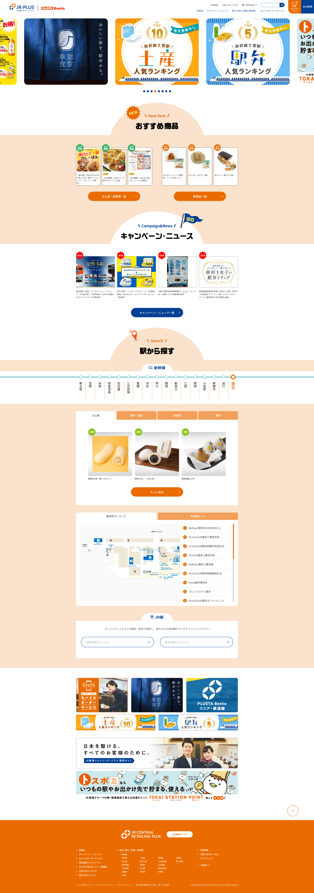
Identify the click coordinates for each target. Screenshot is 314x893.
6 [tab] (163, 91)
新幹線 (124, 854)
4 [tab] (155, 91)
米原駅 (160, 871)
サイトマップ (206, 858)
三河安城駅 (162, 861)
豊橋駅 (160, 858)
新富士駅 (143, 861)
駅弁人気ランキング (88, 875)
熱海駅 (124, 871)
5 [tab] (159, 91)
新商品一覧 (200, 196)
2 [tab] (148, 91)
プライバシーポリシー (124, 885)
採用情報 (214, 5)
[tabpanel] (157, 51)
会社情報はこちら (180, 834)
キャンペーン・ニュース (217, 10)
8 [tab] (170, 91)
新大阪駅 (179, 861)
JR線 (124, 875)
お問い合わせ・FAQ (230, 5)
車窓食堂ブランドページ (90, 862)
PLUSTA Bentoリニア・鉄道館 (93, 866)
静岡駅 (142, 865)
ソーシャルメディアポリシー (104, 885)
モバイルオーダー (272, 10)
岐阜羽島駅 (162, 868)
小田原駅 (125, 868)
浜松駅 (142, 871)
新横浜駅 (125, 865)
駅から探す (244, 10)
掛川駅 (142, 868)
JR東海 (203, 865)
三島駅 (142, 858)
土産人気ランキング (88, 870)
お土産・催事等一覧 (114, 196)
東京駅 (124, 858)
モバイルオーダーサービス (91, 858)
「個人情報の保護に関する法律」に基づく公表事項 (152, 885)
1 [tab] (144, 91)
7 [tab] (166, 91)
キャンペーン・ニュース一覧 (157, 313)
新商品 (200, 10)
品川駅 (124, 861)
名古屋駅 (161, 865)
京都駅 (178, 858)
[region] (207, 563)
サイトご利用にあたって (84, 885)
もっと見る (157, 492)
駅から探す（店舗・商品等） (132, 850)
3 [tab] (151, 91)
